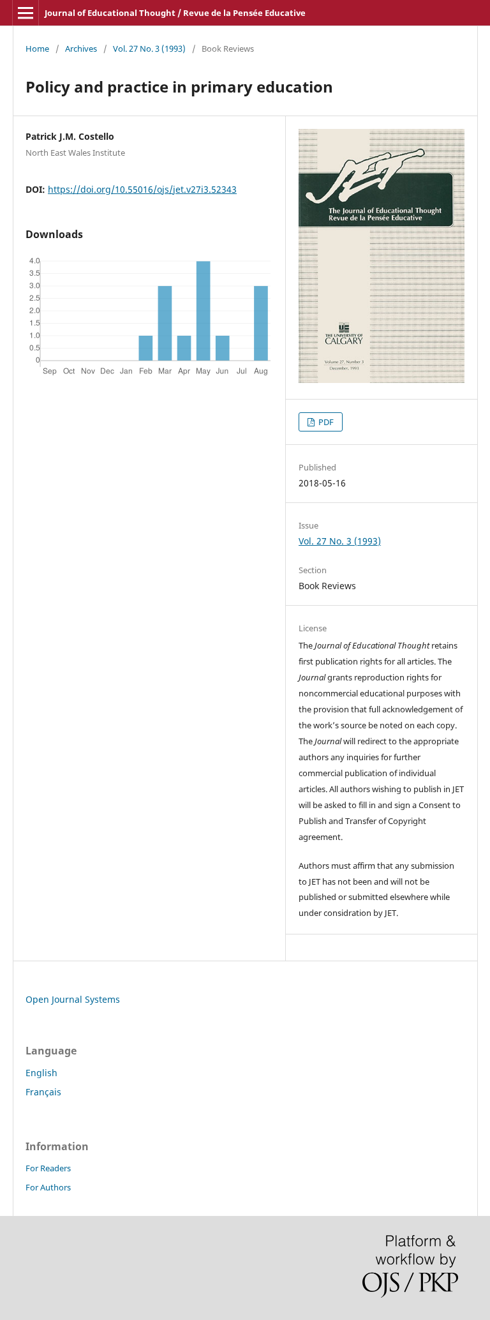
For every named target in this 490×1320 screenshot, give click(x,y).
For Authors (48, 1187)
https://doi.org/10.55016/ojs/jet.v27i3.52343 (142, 189)
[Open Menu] (25, 13)
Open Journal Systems (73, 999)
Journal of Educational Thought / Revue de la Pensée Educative (175, 13)
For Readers (48, 1168)
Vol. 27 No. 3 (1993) (149, 48)
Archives (81, 48)
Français (43, 1092)
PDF (325, 422)
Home (37, 48)
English (41, 1073)
